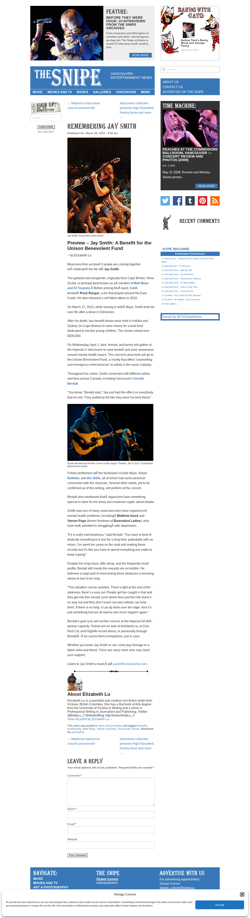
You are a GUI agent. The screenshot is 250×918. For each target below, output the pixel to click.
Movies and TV (59, 92)
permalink (78, 732)
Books (82, 92)
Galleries (102, 92)
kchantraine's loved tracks (190, 253)
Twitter (165, 200)
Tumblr (190, 200)
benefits (142, 725)
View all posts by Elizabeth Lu (90, 719)
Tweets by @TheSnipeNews (182, 316)
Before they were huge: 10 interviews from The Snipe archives (125, 23)
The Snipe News (67, 77)
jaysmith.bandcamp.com (130, 664)
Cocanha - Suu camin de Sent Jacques (182, 295)
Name (72, 808)
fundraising (74, 728)
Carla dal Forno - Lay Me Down (178, 274)
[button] (242, 894)
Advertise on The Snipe (183, 92)
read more (140, 55)
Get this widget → (170, 304)
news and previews (110, 725)
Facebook (177, 200)
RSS (215, 200)
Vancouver (126, 92)
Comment (74, 775)
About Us (170, 82)
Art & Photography (51, 887)
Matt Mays (89, 728)
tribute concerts (106, 728)
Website (72, 839)
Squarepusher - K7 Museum (177, 266)
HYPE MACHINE (175, 249)
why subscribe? (46, 131)
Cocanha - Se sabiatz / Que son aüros (182, 299)
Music (38, 92)
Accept (219, 904)
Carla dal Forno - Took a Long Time (180, 287)
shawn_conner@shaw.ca (177, 887)
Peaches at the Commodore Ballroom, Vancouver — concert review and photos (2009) (190, 155)
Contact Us (172, 87)
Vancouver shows (128, 728)
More (145, 92)
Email (71, 824)
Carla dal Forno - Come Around (178, 291)
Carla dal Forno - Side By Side (178, 270)
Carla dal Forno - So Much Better (179, 283)
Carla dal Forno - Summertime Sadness (182, 278)
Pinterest (202, 200)
